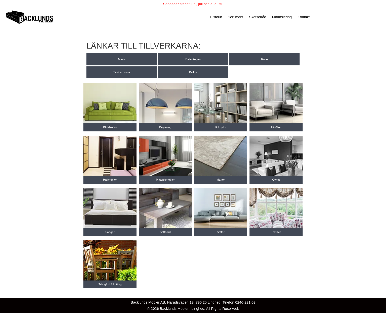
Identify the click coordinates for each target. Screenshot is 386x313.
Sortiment (235, 17)
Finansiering (282, 17)
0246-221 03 (245, 302)
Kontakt (304, 17)
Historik (216, 17)
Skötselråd (257, 17)
